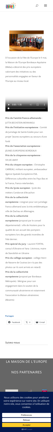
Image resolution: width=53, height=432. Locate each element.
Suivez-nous (12, 342)
